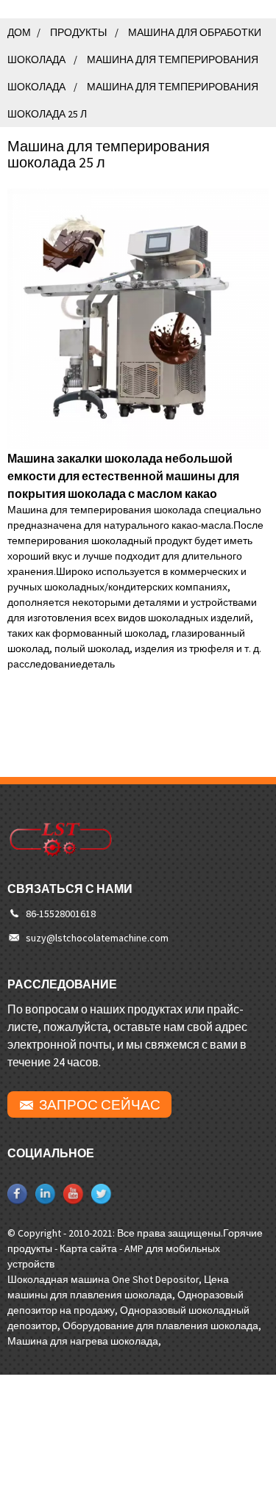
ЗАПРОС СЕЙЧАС (99, 1104)
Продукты (78, 32)
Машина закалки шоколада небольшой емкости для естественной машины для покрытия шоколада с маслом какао (123, 476)
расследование (44, 663)
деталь (98, 663)
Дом (19, 32)
